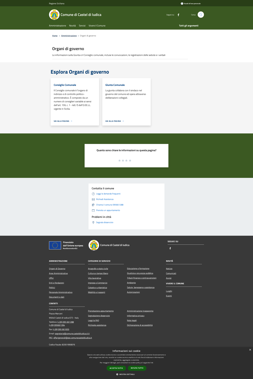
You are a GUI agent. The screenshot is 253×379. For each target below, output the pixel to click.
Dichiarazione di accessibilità (140, 325)
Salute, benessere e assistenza (140, 287)
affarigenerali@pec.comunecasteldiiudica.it (72, 337)
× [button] (250, 350)
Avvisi (168, 278)
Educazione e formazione (138, 268)
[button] (126, 374)
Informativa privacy (135, 315)
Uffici (51, 278)
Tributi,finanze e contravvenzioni (141, 277)
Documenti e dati (56, 297)
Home (54, 35)
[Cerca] (201, 14)
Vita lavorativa (94, 278)
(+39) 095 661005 (61, 329)
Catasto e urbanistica (97, 287)
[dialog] (126, 363)
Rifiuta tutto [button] (137, 368)
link (151, 363)
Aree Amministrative (58, 273)
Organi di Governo (57, 268)
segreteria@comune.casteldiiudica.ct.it (72, 333)
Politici (52, 287)
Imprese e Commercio (97, 282)
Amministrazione (69, 35)
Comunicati (171, 273)
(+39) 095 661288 (65, 322)
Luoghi (169, 291)
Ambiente (131, 282)
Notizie (169, 268)
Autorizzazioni (133, 292)
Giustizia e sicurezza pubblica (140, 273)
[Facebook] (177, 14)
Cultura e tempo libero (98, 273)
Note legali (132, 320)
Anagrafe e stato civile (98, 268)
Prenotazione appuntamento (101, 310)
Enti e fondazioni (56, 282)
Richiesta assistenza (97, 325)
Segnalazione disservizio (99, 315)
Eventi (169, 295)
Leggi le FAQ (93, 320)
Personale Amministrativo (60, 292)
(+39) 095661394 (57, 325)
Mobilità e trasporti (96, 292)
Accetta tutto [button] (116, 368)
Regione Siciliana (56, 3)
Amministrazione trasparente (140, 310)
